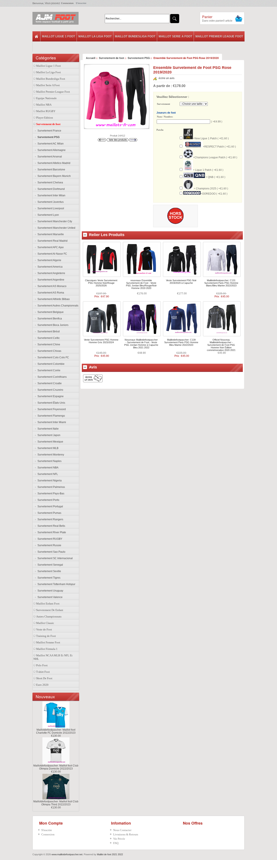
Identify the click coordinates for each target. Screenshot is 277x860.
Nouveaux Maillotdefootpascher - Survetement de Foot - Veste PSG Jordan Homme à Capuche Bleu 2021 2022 (141, 343)
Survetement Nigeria (49, 480)
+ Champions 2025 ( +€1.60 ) (210, 188)
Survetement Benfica (49, 318)
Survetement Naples (48, 461)
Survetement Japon (48, 435)
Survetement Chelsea (49, 182)
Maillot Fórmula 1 (47, 649)
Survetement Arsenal (49, 156)
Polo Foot (42, 665)
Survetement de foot (111, 58)
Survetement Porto (47, 499)
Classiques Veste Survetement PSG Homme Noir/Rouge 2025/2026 (101, 283)
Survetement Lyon (47, 214)
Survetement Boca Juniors (52, 325)
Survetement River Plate (51, 532)
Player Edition (44, 117)
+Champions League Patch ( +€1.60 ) (215, 157)
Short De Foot (44, 678)
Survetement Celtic (48, 338)
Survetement (163, 104)
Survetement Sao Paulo (50, 551)
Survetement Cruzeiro (49, 389)
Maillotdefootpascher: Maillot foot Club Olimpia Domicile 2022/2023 (55, 767)
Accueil (90, 58)
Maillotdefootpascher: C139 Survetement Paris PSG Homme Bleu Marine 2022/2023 (181, 342)
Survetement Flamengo (50, 415)
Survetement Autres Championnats (57, 305)
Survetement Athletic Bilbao (53, 299)
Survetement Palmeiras (50, 487)
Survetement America (49, 266)
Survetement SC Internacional (54, 558)
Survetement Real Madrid (52, 240)
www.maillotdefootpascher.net (67, 854)
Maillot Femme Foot (48, 642)
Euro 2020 (42, 684)
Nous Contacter (122, 830)
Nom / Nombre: (165, 116)
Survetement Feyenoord (51, 409)
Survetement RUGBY (49, 538)
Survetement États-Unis (50, 402)
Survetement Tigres (48, 577)
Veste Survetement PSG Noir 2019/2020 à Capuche (181, 281)
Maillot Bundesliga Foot (135, 36)
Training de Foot (46, 636)
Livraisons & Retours (125, 834)
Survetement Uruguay (49, 590)
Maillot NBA (44, 104)
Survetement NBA (47, 467)
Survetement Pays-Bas (50, 493)
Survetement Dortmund (50, 188)
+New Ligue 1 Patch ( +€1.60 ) (211, 138)
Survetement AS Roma (50, 292)
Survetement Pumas (48, 512)
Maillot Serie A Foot (175, 36)
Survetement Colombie (50, 363)
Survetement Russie (48, 545)
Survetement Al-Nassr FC (51, 253)
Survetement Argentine (50, 279)
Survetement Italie (47, 428)
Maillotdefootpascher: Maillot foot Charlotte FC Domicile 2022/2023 (56, 731)
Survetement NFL (47, 474)
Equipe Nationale (46, 98)
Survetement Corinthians (51, 376)
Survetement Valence (49, 597)
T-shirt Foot (43, 671)
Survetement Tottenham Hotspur (55, 584)
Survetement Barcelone (50, 169)
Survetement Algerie (48, 260)
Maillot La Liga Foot (95, 36)
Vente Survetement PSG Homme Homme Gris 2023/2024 (101, 341)
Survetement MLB (47, 448)
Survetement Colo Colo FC (52, 357)
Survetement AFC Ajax (50, 247)
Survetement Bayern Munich (53, 176)
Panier (207, 16)
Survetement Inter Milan (50, 195)
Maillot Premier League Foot (219, 36)
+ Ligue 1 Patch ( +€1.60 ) (208, 169)
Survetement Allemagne (51, 150)
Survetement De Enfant (49, 610)
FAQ (115, 843)
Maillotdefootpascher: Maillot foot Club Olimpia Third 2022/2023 (55, 803)
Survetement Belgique (50, 312)
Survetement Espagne (50, 396)
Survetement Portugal (49, 506)
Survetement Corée (48, 370)
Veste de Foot (44, 629)
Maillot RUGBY (45, 111)
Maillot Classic (45, 623)
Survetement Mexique (49, 441)
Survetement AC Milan (50, 143)
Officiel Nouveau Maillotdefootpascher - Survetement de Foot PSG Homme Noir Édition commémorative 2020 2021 (221, 344)
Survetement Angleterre (50, 273)
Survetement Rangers (49, 519)
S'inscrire (81, 3)
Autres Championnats (48, 616)
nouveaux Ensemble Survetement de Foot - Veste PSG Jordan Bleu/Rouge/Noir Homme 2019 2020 (141, 284)
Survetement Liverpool (50, 208)
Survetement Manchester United (55, 227)
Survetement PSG (139, 58)
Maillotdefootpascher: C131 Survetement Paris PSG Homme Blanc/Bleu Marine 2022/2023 (221, 283)
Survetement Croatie (49, 383)
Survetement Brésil (48, 331)
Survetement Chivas (48, 350)
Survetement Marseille (50, 234)
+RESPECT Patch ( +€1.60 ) (219, 146)
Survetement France (48, 130)
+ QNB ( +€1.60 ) (215, 177)
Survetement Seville (48, 571)
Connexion (67, 3)
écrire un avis (166, 78)
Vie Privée (119, 838)
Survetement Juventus (50, 201)
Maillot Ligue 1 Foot (58, 36)
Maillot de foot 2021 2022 (110, 854)
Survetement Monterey (50, 454)
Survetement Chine (48, 344)
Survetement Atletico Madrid (53, 163)
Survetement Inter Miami (51, 422)
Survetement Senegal (49, 564)
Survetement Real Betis (50, 525)
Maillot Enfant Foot (48, 603)
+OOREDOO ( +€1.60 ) (214, 193)
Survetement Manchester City (54, 221)
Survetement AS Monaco (51, 286)
